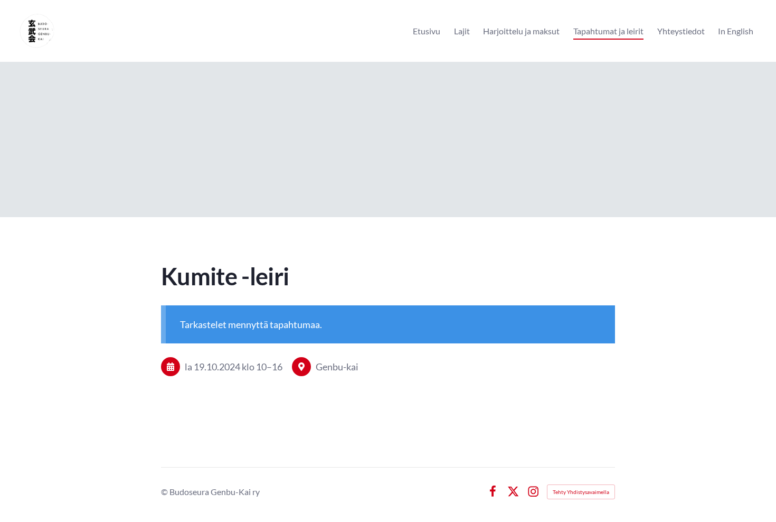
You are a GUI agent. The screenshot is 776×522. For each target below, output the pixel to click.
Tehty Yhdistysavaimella (581, 492)
